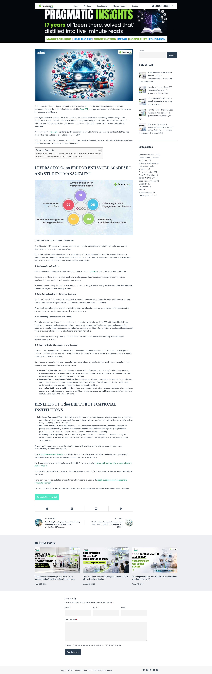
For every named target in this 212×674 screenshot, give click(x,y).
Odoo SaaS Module (147, 175)
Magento (142, 169)
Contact (135, 6)
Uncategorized (145, 195)
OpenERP (143, 184)
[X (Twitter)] (71, 509)
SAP (141, 189)
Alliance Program (120, 6)
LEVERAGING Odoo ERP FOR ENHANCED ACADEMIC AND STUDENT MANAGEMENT (69, 154)
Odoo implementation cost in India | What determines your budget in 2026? (160, 101)
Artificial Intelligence (147, 157)
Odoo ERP (84, 109)
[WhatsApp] (121, 509)
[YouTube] (154, 670)
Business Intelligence (147, 163)
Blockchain (143, 160)
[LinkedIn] (96, 509)
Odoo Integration (146, 172)
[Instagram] (157, 670)
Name (68, 607)
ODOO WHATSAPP (147, 178)
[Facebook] (47, 509)
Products (87, 6)
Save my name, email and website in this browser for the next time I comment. (94, 645)
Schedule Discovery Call (47, 497)
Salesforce (143, 187)
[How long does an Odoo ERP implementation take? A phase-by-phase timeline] (142, 89)
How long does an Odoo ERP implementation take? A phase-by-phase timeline (160, 90)
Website (124, 607)
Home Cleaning (145, 166)
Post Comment (73, 652)
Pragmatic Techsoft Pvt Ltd (86, 670)
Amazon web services (148, 155)
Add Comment (71, 620)
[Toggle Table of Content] (98, 150)
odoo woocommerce (147, 181)
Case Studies (102, 6)
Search (141, 51)
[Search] (172, 6)
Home (76, 6)
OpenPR (55, 132)
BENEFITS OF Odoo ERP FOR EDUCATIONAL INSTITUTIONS (60, 156)
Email (95, 607)
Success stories (145, 192)
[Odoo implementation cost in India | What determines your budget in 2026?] (142, 101)
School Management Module (51, 454)
